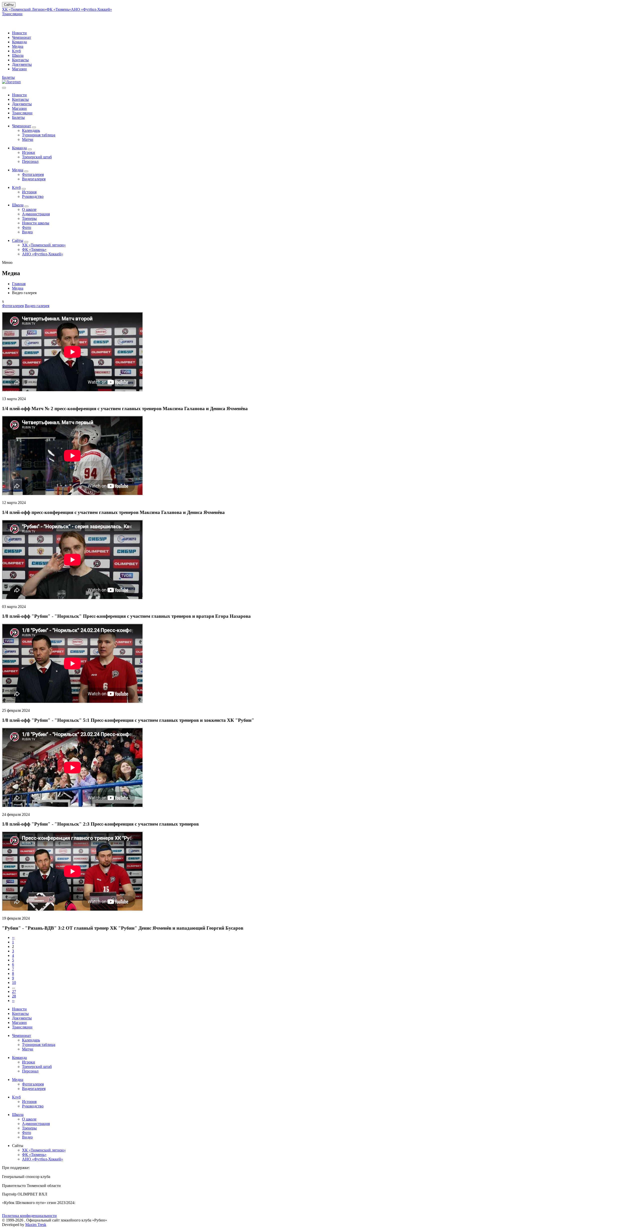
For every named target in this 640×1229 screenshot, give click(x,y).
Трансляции (12, 14)
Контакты (20, 60)
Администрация (36, 214)
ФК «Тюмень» (58, 9)
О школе (29, 209)
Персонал (30, 161)
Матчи (27, 139)
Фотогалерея (33, 174)
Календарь (31, 130)
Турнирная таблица (38, 135)
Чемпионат (21, 37)
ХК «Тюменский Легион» (24, 9)
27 (14, 991)
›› (13, 1000)
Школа (18, 55)
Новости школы (35, 223)
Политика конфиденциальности (29, 1215)
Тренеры (29, 218)
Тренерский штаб (37, 157)
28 (14, 996)
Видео (27, 232)
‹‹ (13, 937)
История (29, 192)
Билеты (8, 77)
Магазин (19, 69)
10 (14, 982)
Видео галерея (37, 306)
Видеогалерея (34, 179)
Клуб (16, 51)
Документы (22, 64)
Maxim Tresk (35, 1224)
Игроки (28, 152)
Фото (26, 227)
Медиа (17, 46)
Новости (19, 33)
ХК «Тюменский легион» (44, 245)
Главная (19, 284)
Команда (19, 42)
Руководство (33, 196)
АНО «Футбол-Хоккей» (91, 9)
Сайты (9, 5)
